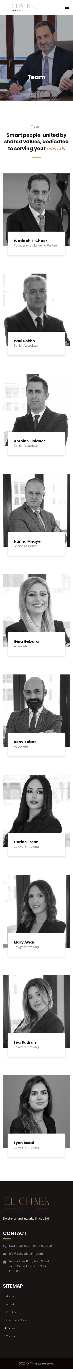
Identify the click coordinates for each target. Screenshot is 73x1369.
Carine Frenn (26, 841)
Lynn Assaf (24, 1142)
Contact (11, 1336)
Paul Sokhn (24, 340)
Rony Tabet (25, 741)
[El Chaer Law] (16, 7)
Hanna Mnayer (28, 541)
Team (11, 1328)
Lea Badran (25, 1042)
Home (10, 1296)
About (10, 1304)
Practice (11, 1312)
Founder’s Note (16, 1320)
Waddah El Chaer (30, 240)
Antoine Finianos (30, 441)
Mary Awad (24, 942)
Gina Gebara (26, 641)
